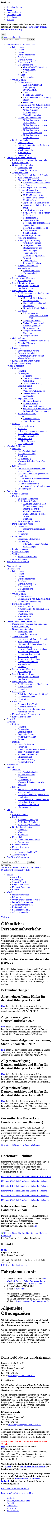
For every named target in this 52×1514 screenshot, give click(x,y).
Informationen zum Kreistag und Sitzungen (35, 545)
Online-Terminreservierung (29, 117)
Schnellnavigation (14, 7)
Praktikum (27, 519)
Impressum (11, 1508)
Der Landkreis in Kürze (22, 524)
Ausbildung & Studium (28, 501)
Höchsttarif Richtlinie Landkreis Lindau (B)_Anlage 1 (25, 1181)
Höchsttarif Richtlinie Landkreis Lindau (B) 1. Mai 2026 (26, 1176)
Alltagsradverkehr (25, 443)
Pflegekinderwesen (31, 270)
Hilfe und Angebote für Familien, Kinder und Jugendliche (32, 188)
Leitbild (26, 72)
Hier (3, 1006)
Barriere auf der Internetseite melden (17, 1493)
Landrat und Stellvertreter (29, 539)
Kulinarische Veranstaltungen (36, 411)
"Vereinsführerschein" (27, 353)
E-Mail (4, 1265)
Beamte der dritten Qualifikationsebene (32, 510)
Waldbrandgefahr (25, 150)
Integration (22, 310)
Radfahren (27, 388)
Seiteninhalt (12, 17)
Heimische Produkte (32, 401)
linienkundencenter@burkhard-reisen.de (31, 1301)
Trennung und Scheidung (29, 240)
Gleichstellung (18, 338)
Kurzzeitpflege (24, 280)
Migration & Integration (22, 290)
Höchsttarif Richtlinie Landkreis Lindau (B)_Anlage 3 (25, 1191)
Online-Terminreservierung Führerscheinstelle (35, 126)
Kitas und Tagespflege (27, 238)
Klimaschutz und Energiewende (26, 361)
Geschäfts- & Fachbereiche (35, 67)
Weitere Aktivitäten (31, 393)
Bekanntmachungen (26, 55)
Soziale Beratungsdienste (23, 283)
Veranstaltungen (25, 167)
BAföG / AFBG (30, 90)
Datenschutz (12, 1505)
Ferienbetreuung (30, 218)
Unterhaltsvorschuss (32, 243)
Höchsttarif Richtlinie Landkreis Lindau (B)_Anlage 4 (25, 1195)
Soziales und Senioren (33, 95)
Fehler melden (13, 1510)
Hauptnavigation (14, 12)
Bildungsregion (24, 489)
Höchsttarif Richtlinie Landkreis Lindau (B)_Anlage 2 (25, 1186)
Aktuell (21, 50)
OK (3, 34)
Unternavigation (14, 14)
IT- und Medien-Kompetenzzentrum (33, 478)
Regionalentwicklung (21, 363)
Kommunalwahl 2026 (27, 556)
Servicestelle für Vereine (28, 351)
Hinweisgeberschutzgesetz (18, 1500)
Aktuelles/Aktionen (26, 343)
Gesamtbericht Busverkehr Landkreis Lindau (20, 1145)
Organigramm (29, 70)
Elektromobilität (25, 438)
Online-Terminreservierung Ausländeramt (35, 121)
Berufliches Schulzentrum (18, 561)
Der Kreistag (23, 541)
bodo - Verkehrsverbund (28, 433)
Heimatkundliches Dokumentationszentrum (28, 482)
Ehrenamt (16, 348)
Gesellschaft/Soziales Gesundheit (21, 157)
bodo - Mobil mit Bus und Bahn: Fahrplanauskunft (28, 1279)
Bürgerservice (18, 47)
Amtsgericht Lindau (32, 245)
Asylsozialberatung (31, 300)
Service (21, 416)
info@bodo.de (20, 1289)
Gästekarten (28, 381)
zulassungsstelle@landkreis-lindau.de (24, 1424)
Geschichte (22, 526)
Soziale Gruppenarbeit (33, 210)
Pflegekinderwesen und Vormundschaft (28, 266)
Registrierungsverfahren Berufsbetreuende (28, 286)
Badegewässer (24, 155)
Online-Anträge (24, 82)
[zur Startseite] (12, 37)
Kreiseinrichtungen (20, 551)
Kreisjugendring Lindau (28, 177)
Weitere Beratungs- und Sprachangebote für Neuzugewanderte (33, 325)
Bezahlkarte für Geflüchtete (35, 308)
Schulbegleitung (30, 233)
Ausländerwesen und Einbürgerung (32, 86)
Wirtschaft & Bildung (16, 446)
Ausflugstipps (29, 396)
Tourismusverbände (31, 378)
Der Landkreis (13, 491)
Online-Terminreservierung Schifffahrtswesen (35, 136)
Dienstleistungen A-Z (27, 60)
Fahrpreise (22, 428)
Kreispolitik (17, 536)
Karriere (21, 52)
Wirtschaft (16, 448)
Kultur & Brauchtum (27, 413)
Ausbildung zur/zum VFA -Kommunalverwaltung (35, 505)
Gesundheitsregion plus (22, 165)
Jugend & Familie (20, 172)
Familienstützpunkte (32, 192)
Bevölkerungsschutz (21, 140)
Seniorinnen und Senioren (23, 278)
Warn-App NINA (25, 142)
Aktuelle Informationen (28, 436)
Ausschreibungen (19, 559)
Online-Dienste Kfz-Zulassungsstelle (34, 105)
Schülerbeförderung (26, 441)
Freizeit (15, 368)
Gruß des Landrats (20, 494)
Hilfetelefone (23, 346)
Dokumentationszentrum (34, 529)
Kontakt (21, 75)
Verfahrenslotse (30, 230)
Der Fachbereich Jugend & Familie (33, 175)
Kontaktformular (19, 1265)
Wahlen (15, 554)
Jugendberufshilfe (31, 220)
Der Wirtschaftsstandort (28, 451)
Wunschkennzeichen (32, 115)
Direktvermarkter (30, 403)
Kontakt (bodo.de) (37, 1284)
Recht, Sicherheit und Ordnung (37, 97)
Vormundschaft (30, 273)
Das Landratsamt (25, 65)
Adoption (22, 275)
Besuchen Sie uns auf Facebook (15, 1488)
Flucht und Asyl (25, 295)
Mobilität (16, 423)
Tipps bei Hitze (24, 152)
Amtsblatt (22, 57)
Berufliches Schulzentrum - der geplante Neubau (31, 469)
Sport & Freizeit (25, 386)
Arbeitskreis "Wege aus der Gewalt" (34, 341)
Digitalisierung (24, 458)
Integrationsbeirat (30, 313)
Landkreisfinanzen (20, 549)
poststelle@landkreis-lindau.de (21, 1375)
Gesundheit (28, 102)
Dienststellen (29, 77)
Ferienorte (27, 376)
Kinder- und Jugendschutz (29, 235)
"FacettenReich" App (32, 383)
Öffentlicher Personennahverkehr (32, 431)
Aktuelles (22, 371)
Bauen (26, 100)
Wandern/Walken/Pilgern (34, 391)
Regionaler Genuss (26, 398)
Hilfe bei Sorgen (25, 185)
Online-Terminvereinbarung (33, 1466)
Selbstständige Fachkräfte (29, 521)
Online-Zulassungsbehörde (35, 107)
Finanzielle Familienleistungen (36, 182)
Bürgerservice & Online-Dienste (21, 44)
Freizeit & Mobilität (15, 366)
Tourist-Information (31, 421)
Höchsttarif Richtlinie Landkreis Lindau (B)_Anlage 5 (25, 1200)
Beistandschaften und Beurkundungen (32, 249)
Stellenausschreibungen (28, 499)
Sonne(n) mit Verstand (27, 170)
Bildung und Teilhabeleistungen (32, 180)
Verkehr (26, 92)
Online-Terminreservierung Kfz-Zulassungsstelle (35, 131)
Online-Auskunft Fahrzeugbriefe (30, 111)
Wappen (21, 531)
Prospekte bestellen (31, 418)
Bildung (15, 466)
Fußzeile (10, 19)
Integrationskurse (30, 335)
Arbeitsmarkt (23, 456)
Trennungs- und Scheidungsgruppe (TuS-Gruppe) (34, 255)
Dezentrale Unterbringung (34, 298)
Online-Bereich (19, 80)
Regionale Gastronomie (33, 406)
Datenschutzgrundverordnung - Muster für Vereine (31, 357)
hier (35, 1226)
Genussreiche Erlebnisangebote (37, 408)
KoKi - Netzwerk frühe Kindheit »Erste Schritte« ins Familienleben (35, 197)
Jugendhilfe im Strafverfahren (36, 203)
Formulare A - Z (25, 62)
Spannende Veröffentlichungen (36, 486)
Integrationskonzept (31, 320)
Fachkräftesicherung (26, 453)
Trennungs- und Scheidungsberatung (32, 261)
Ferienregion (23, 373)
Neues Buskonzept (26, 426)
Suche (9, 9)
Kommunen (23, 534)
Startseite (5, 867)
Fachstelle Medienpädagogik (35, 228)
